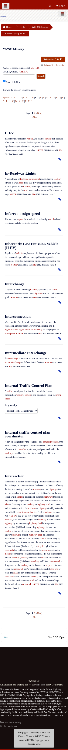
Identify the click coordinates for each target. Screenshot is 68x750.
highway (41, 504)
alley (7, 504)
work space (10, 453)
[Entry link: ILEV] (59, 159)
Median (8, 519)
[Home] (3, 16)
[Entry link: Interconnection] (59, 338)
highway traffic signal (30, 179)
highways (38, 293)
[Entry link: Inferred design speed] (59, 229)
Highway (57, 689)
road (21, 182)
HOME (23, 27)
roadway (57, 179)
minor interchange (13, 362)
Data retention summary (10, 722)
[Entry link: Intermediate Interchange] (59, 371)
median (8, 553)
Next (39, 113)
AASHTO (23, 71)
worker (19, 395)
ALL (30, 101)
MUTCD (35, 68)
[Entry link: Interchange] (59, 302)
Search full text (14, 82)
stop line (41, 546)
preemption (10, 333)
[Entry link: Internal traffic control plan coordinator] (59, 461)
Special (6, 97)
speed (20, 219)
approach (50, 565)
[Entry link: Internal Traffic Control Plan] (59, 418)
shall (48, 504)
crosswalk (9, 550)
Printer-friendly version (54, 65)
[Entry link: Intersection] (59, 593)
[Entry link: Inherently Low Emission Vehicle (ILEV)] (59, 269)
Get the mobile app (8, 726)
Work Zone (40, 684)
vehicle (30, 138)
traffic (54, 289)
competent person (51, 441)
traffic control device (28, 512)
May (60, 150)
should (3, 703)
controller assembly (33, 329)
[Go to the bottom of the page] (50, 5)
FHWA (48, 703)
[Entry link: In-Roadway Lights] (59, 199)
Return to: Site (51, 59)
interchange (13, 358)
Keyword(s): (11, 405)
